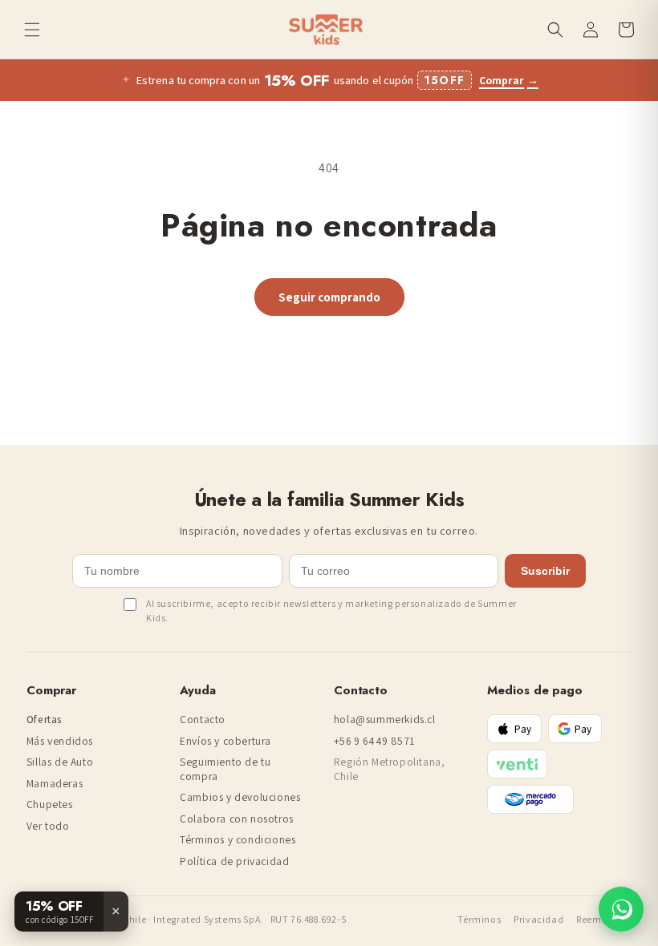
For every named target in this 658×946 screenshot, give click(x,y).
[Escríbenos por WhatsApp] (621, 909)
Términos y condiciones (237, 840)
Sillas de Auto (59, 762)
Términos (479, 919)
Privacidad (538, 919)
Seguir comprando (329, 297)
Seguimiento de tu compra (225, 769)
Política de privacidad (234, 861)
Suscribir (545, 570)
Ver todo (48, 826)
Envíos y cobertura (225, 741)
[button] (32, 29)
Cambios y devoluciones (240, 797)
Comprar (508, 80)
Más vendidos (59, 741)
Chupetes (49, 804)
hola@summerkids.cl (385, 719)
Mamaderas (54, 783)
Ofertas (44, 719)
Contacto (202, 719)
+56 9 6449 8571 (374, 741)
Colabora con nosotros (237, 819)
